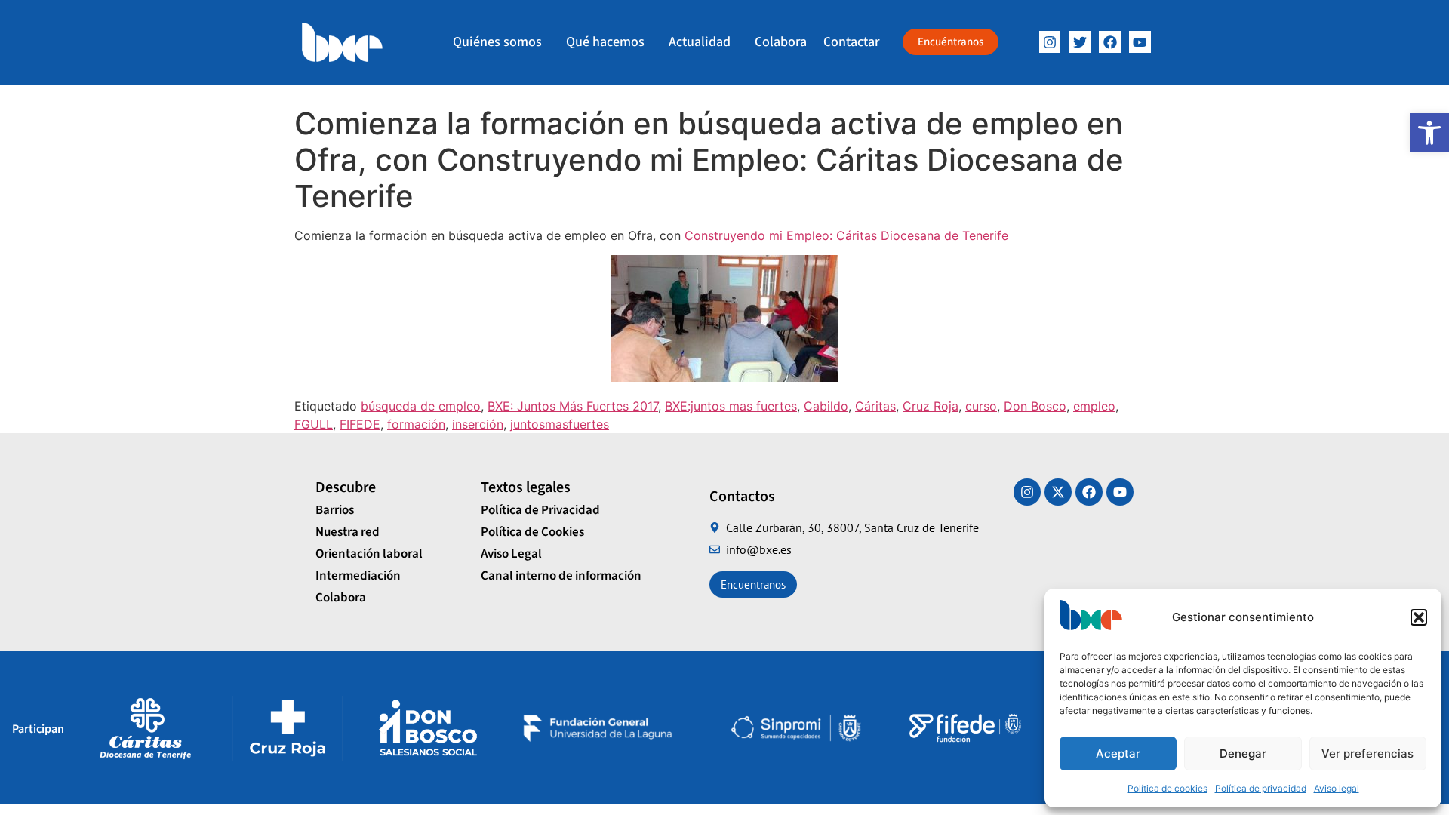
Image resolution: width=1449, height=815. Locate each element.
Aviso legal (1336, 788)
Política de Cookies (532, 532)
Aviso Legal (511, 554)
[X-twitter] (1058, 492)
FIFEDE (360, 424)
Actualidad (700, 41)
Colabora (781, 41)
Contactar (851, 41)
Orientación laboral (369, 554)
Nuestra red (347, 532)
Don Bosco (1035, 406)
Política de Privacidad (540, 510)
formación (416, 424)
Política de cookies (1168, 788)
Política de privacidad (1260, 788)
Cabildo (826, 406)
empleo (1094, 406)
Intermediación (358, 576)
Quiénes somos (497, 41)
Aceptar (1118, 753)
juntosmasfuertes (559, 424)
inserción (477, 424)
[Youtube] (1120, 492)
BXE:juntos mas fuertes (731, 406)
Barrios (334, 510)
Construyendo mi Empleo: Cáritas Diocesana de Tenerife (846, 235)
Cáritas (875, 406)
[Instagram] (1050, 42)
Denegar (1243, 753)
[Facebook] (1110, 42)
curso (981, 406)
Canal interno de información (561, 576)
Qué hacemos (605, 41)
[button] (1429, 132)
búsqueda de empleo (421, 406)
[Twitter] (1080, 42)
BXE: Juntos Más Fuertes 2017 (573, 406)
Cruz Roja (930, 406)
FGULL (313, 424)
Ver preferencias (1367, 753)
